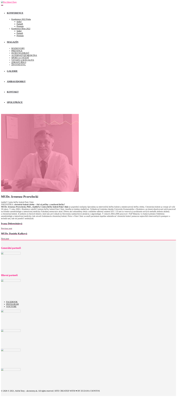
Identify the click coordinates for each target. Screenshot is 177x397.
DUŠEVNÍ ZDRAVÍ (20, 53)
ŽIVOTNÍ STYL (18, 65)
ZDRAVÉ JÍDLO (18, 62)
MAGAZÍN (12, 42)
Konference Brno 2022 (20, 29)
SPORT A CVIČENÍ (20, 58)
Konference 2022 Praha (21, 19)
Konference (15, 13)
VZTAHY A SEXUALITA (22, 60)
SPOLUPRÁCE (15, 102)
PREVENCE (16, 51)
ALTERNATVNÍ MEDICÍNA (24, 55)
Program (20, 26)
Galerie (12, 71)
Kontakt (13, 92)
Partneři (20, 24)
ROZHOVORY (18, 48)
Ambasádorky (16, 81)
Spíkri (19, 22)
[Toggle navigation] (2, 5)
